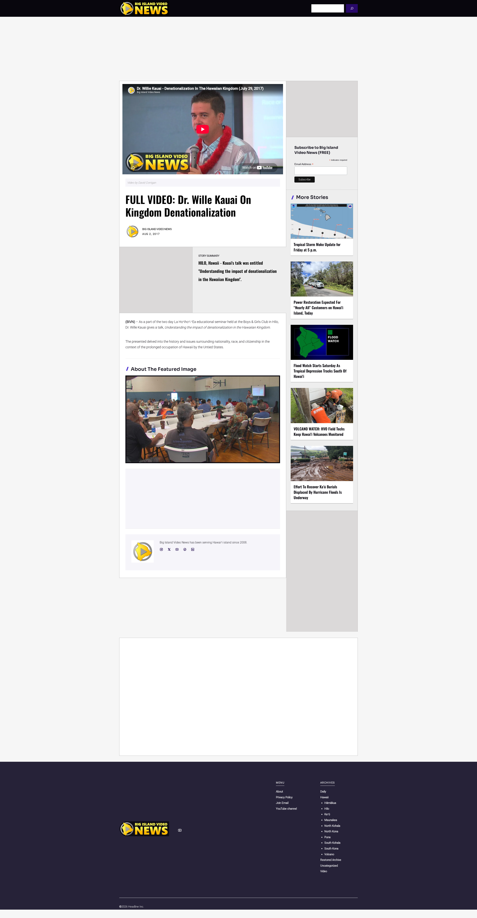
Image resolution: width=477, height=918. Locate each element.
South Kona (331, 848)
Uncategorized (329, 865)
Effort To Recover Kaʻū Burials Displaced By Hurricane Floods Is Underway (318, 492)
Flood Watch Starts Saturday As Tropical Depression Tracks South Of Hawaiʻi (320, 371)
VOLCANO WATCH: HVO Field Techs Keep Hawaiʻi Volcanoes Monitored (319, 431)
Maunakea (330, 820)
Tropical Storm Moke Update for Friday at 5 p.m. (317, 247)
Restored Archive (330, 860)
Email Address (303, 164)
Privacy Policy (284, 797)
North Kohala (332, 825)
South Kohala (332, 842)
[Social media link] (161, 549)
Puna (327, 837)
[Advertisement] (238, 49)
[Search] (352, 8)
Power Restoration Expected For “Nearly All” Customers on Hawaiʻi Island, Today (318, 307)
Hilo (326, 808)
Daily (323, 791)
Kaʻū (327, 814)
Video (323, 871)
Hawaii (324, 797)
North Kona (331, 831)
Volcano (329, 854)
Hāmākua (330, 803)
